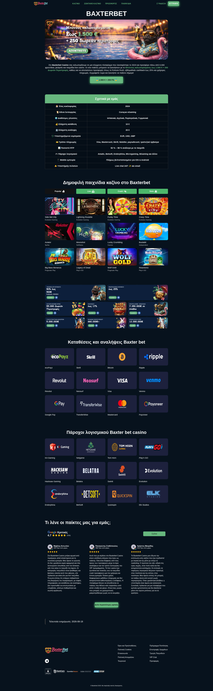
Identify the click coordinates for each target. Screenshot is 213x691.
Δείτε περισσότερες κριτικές (106, 605)
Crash (120, 191)
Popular (58, 191)
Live (89, 191)
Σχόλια (154, 534)
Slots (151, 191)
